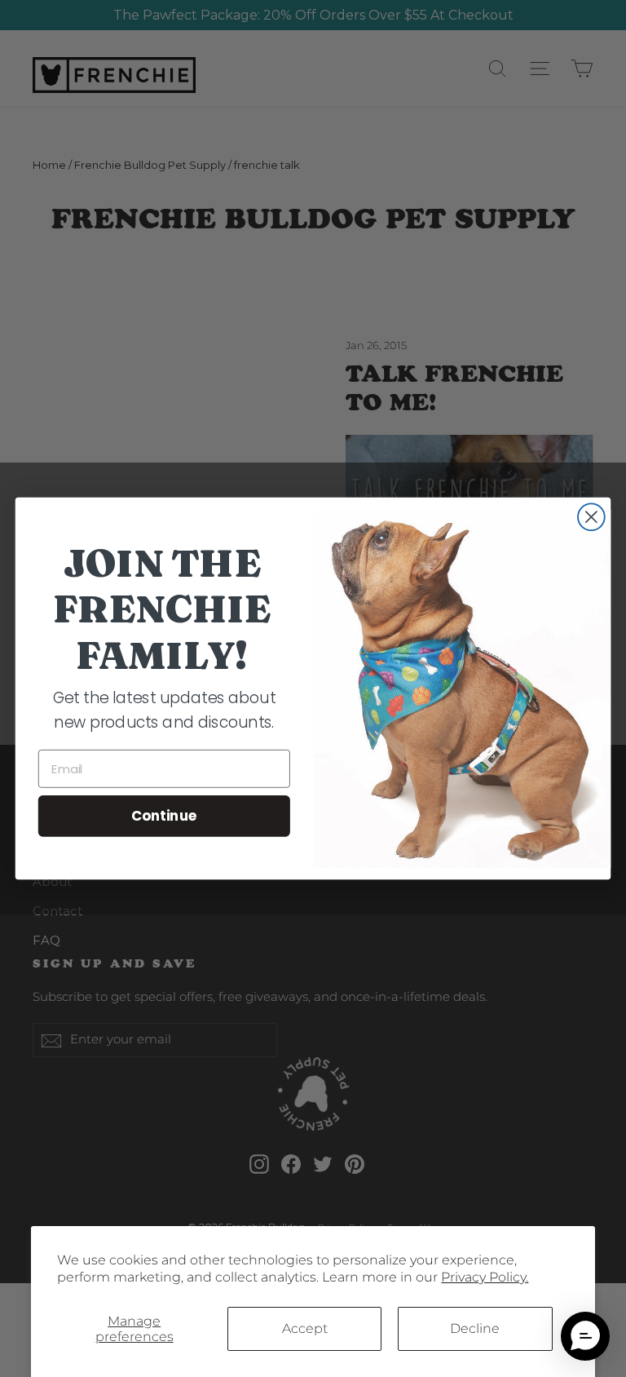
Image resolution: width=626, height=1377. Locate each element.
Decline (475, 1328)
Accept (305, 1328)
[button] (585, 1336)
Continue (164, 815)
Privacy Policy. (484, 1277)
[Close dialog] (591, 516)
